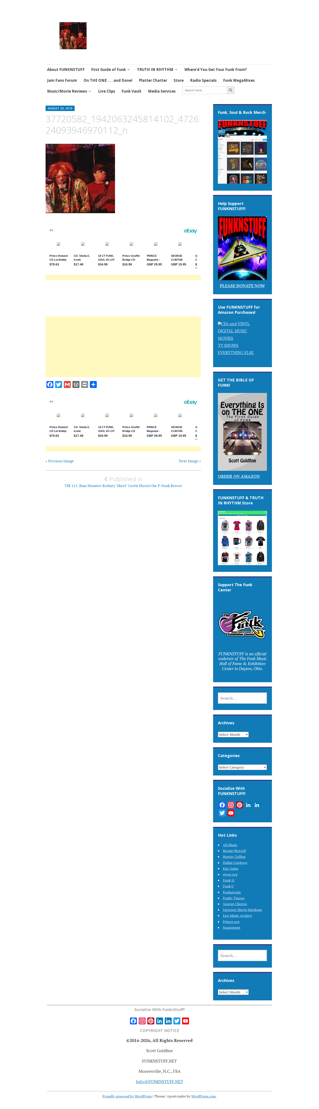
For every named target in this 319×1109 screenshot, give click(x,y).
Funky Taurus (233, 898)
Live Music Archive (237, 915)
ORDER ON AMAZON (239, 476)
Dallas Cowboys (235, 862)
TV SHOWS (228, 345)
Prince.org (231, 921)
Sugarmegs (231, 927)
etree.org (230, 874)
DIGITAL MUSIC (232, 331)
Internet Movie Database (242, 909)
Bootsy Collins (234, 856)
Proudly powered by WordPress (127, 1096)
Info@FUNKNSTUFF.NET (159, 1081)
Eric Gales (230, 868)
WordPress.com (203, 1096)
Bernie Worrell (234, 850)
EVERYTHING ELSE (236, 352)
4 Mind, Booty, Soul (124, 30)
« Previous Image (60, 461)
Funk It (228, 880)
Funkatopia (232, 892)
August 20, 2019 (60, 108)
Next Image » (190, 461)
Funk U (228, 886)
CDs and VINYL (235, 323)
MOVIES (225, 338)
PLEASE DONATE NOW (242, 285)
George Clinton (235, 903)
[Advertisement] (123, 352)
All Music (230, 844)
